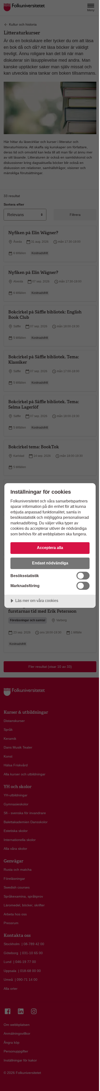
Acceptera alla (50, 547)
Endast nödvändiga (50, 563)
